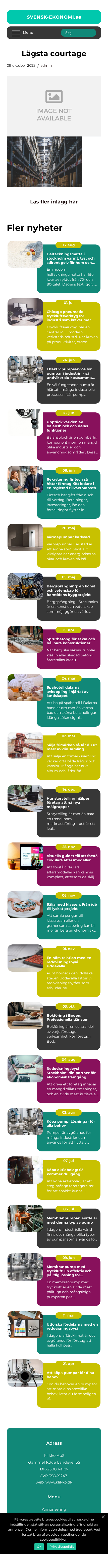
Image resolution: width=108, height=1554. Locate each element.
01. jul (69, 302)
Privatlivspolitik (61, 1546)
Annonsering (54, 1509)
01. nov (69, 948)
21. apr (68, 1363)
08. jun (69, 470)
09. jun (69, 1257)
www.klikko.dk (58, 1482)
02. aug (68, 1112)
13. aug (69, 245)
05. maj (68, 577)
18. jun (68, 413)
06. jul (68, 1209)
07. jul (68, 1160)
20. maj (68, 528)
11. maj (68, 1315)
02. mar (68, 736)
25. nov (68, 846)
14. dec (69, 789)
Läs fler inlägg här (54, 202)
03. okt (69, 1006)
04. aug (69, 1059)
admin (46, 65)
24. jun (69, 360)
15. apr (68, 630)
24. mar (69, 678)
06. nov (68, 895)
